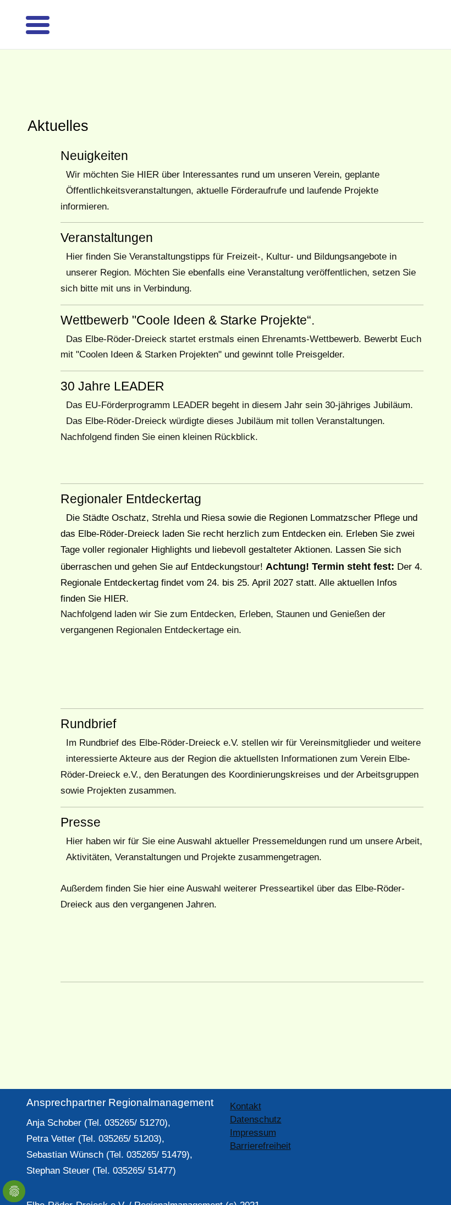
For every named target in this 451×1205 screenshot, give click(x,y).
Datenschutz (256, 1100)
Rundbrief (88, 704)
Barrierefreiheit (260, 1126)
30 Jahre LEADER (112, 367)
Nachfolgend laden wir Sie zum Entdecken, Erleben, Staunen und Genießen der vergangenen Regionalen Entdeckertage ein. (223, 603)
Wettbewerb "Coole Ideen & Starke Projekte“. (188, 301)
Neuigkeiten (94, 136)
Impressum (253, 1113)
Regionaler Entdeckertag (131, 479)
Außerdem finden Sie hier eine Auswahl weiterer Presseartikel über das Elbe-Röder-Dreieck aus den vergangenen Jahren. (233, 877)
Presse (81, 803)
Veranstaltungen (107, 218)
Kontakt (245, 1087)
